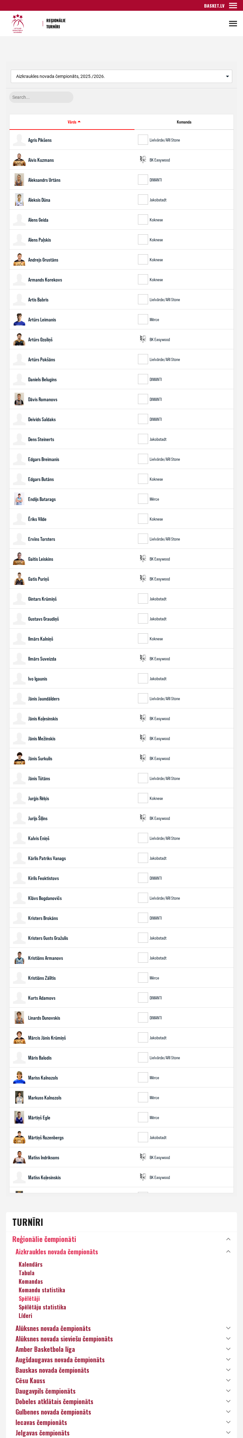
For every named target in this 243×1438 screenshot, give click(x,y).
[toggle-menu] (233, 5)
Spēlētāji (29, 1298)
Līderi (25, 1315)
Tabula (26, 1273)
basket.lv (214, 5)
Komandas (31, 1281)
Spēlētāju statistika (42, 1307)
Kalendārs (30, 1264)
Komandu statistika (42, 1290)
